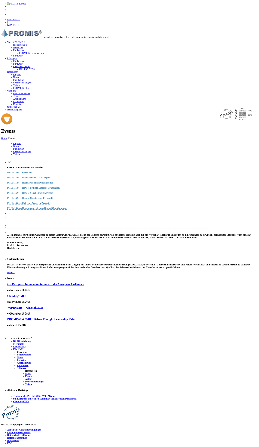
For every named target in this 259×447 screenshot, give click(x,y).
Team (15, 96)
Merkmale (18, 47)
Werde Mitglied (14, 109)
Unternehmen (24, 354)
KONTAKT (13, 25)
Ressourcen (12, 72)
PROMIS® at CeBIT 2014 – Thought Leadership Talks (41, 319)
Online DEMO (14, 107)
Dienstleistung (20, 45)
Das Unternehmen (21, 93)
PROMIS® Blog (21, 88)
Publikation (18, 80)
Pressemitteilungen (22, 82)
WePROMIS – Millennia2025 (25, 307)
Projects (17, 74)
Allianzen (22, 368)
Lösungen (12, 58)
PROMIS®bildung (22, 66)
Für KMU (18, 55)
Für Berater (18, 50)
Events (28, 376)
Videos (16, 85)
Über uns (11, 90)
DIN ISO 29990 (27, 69)
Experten (21, 360)
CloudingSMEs (16, 296)
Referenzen (18, 101)
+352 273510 (13, 19)
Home (4, 138)
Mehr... (11, 272)
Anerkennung (19, 99)
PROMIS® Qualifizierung (31, 53)
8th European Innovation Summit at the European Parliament (45, 284)
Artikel (28, 379)
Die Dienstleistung (22, 341)
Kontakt (17, 104)
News (16, 77)
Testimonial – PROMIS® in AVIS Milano (34, 396)
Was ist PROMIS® (16, 42)
